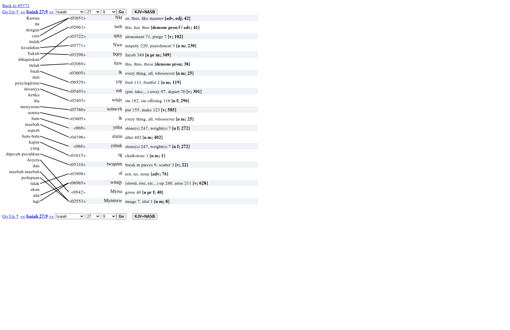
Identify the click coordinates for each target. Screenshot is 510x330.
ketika (34, 94)
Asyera (33, 159)
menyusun (30, 106)
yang (35, 148)
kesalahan (30, 47)
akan (35, 189)
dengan (33, 29)
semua (34, 112)
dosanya (32, 89)
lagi (36, 201)
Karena (33, 18)
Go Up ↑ (10, 11)
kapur (34, 142)
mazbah (32, 124)
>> (51, 11)
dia (37, 100)
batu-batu (31, 136)
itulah (34, 41)
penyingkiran (27, 83)
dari (36, 77)
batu (36, 118)
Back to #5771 (16, 5)
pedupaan (31, 177)
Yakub (33, 53)
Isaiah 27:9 (37, 11)
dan (36, 165)
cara (36, 35)
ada (36, 195)
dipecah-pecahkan (23, 154)
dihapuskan (29, 59)
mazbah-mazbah (24, 171)
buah (35, 71)
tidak (35, 183)
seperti (33, 130)
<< (22, 11)
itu (37, 24)
